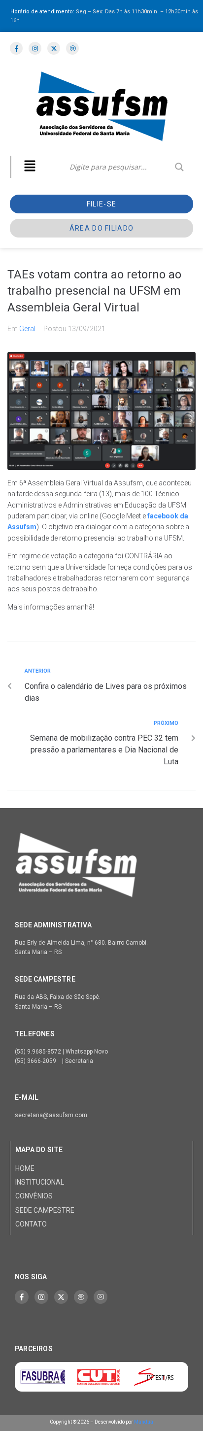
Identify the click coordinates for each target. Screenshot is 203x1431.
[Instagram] (41, 1297)
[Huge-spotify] (81, 1297)
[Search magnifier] (179, 167)
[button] (29, 166)
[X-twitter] (61, 1297)
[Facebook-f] (22, 1297)
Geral (27, 329)
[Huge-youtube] (100, 1297)
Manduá (143, 1422)
